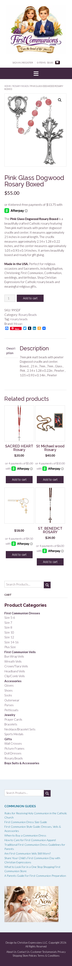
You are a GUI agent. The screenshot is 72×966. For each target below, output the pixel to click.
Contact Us (23, 952)
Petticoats (11, 710)
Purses (9, 705)
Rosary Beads (21, 86)
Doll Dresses (12, 753)
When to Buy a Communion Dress (25, 835)
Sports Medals (13, 734)
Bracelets (10, 724)
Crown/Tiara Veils (16, 666)
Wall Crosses (13, 743)
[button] (36, 73)
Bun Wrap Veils (14, 656)
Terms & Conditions (49, 955)
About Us (11, 952)
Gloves (9, 685)
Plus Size (10, 647)
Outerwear (11, 700)
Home (7, 86)
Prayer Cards (13, 719)
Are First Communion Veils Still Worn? (27, 853)
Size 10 (9, 632)
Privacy (62, 952)
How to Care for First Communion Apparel (30, 840)
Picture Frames (14, 748)
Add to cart (30, 298)
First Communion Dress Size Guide (25, 822)
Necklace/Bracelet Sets (19, 729)
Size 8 (8, 627)
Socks (8, 695)
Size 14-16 (11, 642)
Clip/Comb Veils (14, 676)
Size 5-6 (9, 617)
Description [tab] (10, 350)
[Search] (47, 585)
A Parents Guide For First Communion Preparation (35, 875)
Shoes (8, 690)
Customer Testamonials (43, 952)
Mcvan (18, 323)
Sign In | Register (22, 62)
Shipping (17, 955)
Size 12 (9, 637)
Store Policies (30, 955)
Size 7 (8, 622)
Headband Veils (14, 671)
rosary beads (19, 319)
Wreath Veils (13, 661)
